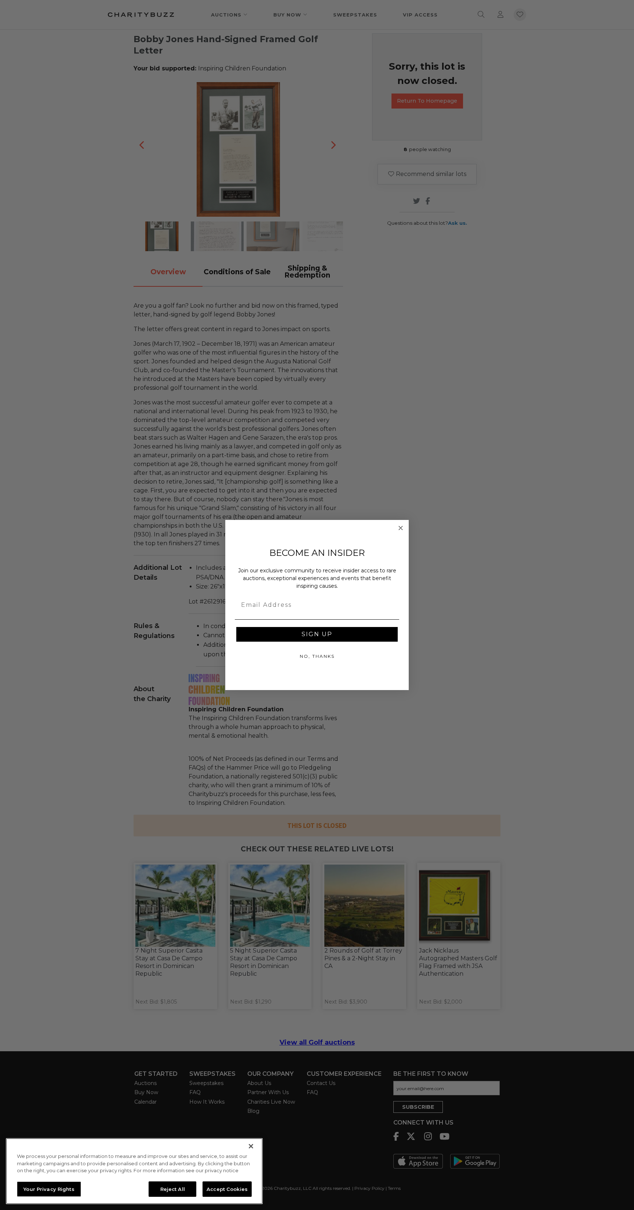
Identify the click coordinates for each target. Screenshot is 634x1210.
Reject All (172, 1189)
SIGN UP (317, 634)
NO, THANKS (317, 656)
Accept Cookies (227, 1189)
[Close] (251, 1146)
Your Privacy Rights (48, 1189)
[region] (134, 1171)
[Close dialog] (400, 528)
